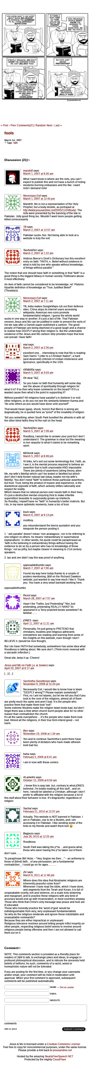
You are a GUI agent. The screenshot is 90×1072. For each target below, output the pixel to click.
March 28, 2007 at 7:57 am (39, 598)
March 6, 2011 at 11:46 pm (38, 875)
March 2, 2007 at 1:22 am (38, 253)
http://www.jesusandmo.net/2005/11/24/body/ (49, 210)
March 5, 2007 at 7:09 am (38, 431)
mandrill (28, 170)
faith (15, 142)
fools (9, 133)
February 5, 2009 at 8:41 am (40, 757)
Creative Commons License (63, 1044)
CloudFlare (59, 1059)
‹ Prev (12, 125)
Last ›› (58, 125)
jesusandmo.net (62, 1050)
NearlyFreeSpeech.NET (59, 1056)
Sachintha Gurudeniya (36, 681)
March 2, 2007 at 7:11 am (38, 301)
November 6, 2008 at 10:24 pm (41, 684)
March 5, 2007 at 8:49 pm (38, 456)
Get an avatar (67, 987)
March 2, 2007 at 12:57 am (39, 229)
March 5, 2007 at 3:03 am (38, 372)
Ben (25, 730)
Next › (50, 125)
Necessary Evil (32, 195)
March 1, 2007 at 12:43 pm (39, 198)
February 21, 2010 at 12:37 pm (41, 811)
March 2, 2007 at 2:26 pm (38, 347)
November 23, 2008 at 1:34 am (41, 733)
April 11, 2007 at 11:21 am (38, 623)
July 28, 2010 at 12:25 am (38, 836)
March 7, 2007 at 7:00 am (38, 568)
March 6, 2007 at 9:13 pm (38, 515)
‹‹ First (4, 125)
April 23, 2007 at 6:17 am (19, 668)
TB (24, 226)
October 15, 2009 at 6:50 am (40, 780)
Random (40, 125)
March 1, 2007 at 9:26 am (38, 173)
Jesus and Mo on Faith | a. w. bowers (26, 665)
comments (10, 1023)
